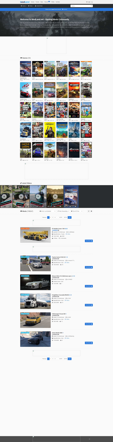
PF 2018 (46, 159)
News (42, 2)
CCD (45, 99)
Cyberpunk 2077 (48, 139)
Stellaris (58, 159)
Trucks (63, 234)
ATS (70, 78)
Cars (62, 262)
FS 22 (33, 99)
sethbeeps (72, 232)
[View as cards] (91, 211)
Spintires (83, 99)
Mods (31, 6)
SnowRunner (23, 139)
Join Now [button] (65, 9)
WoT (70, 119)
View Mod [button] (88, 240)
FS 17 (46, 78)
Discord (47, 2)
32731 (60, 217)
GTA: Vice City (60, 119)
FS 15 (58, 78)
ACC (33, 159)
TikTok (52, 2)
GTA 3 (82, 139)
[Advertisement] (56, 371)
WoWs (70, 139)
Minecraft (83, 119)
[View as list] (88, 211)
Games (32, 2)
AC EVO (70, 159)
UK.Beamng (71, 336)
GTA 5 (46, 119)
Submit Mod (39, 6)
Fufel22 (70, 279)
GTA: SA (22, 119)
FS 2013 (34, 119)
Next (70, 217)
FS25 (58, 99)
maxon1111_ (72, 260)
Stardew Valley (60, 139)
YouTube (58, 2)
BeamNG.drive (23, 78)
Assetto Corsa (23, 99)
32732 (65, 217)
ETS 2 (33, 78)
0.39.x (68, 234)
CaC (21, 159)
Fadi (70, 298)
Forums (37, 2)
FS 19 (82, 78)
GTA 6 (82, 159)
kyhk (70, 317)
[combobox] (47, 211)
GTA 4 (33, 139)
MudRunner (71, 99)
